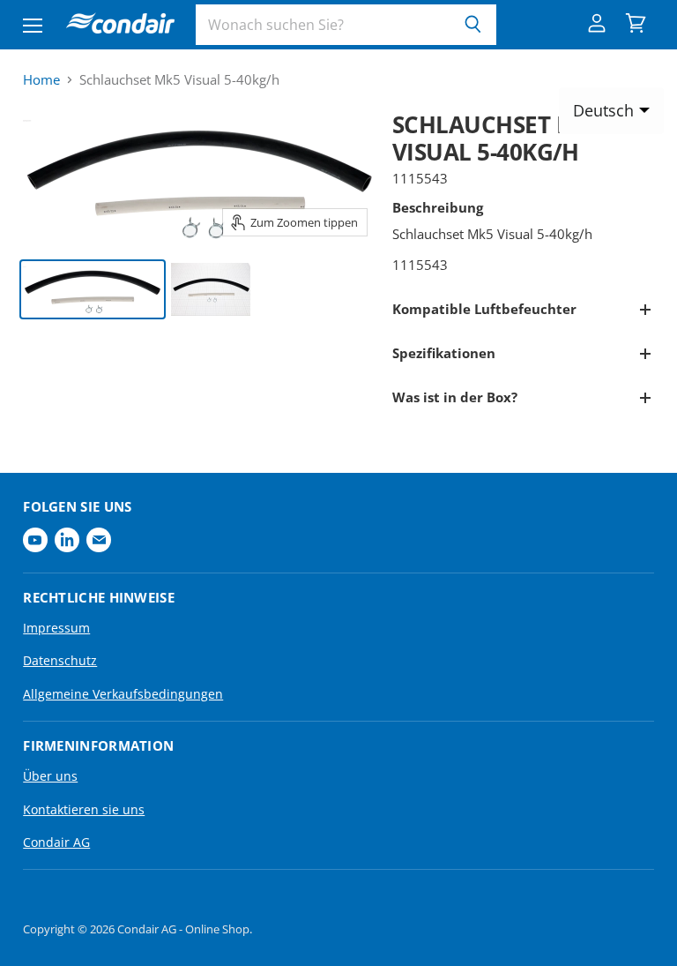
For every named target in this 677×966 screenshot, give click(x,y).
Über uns (50, 776)
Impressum (56, 627)
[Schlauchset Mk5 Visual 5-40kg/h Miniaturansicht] (92, 289)
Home (41, 79)
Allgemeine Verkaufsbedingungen (123, 693)
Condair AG (56, 842)
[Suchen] (473, 24)
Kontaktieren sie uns (84, 809)
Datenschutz (60, 660)
